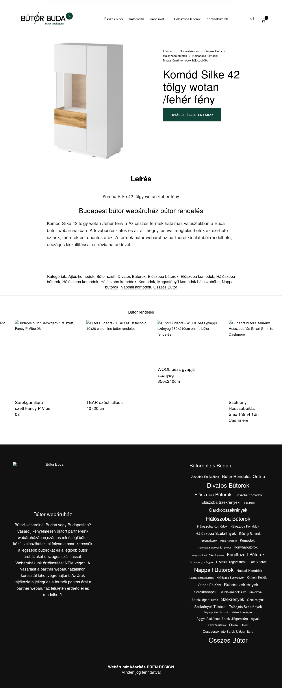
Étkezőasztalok (217, 625)
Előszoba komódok (197, 276)
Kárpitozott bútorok (246, 554)
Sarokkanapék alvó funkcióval (241, 592)
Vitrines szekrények (242, 612)
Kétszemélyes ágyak (201, 562)
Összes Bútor (213, 51)
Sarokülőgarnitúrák (204, 599)
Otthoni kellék (257, 577)
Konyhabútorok (246, 547)
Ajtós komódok (81, 276)
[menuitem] (116, 19)
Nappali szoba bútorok (201, 577)
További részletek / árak (192, 115)
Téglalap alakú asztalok (216, 612)
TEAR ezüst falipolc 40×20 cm (94, 405)
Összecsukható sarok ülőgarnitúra (228, 631)
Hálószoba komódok (205, 56)
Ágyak (255, 618)
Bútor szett (105, 276)
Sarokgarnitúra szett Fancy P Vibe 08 (22, 408)
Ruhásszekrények (241, 584)
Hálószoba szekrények (215, 533)
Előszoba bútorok (163, 276)
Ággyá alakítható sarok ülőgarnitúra (222, 618)
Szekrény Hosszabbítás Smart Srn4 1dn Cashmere (234, 411)
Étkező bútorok (238, 625)
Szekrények (232, 599)
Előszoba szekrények (220, 502)
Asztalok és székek (205, 476)
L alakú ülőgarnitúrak (231, 562)
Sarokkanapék (205, 591)
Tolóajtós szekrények (245, 606)
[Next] (270, 374)
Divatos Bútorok (132, 276)
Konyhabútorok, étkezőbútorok (208, 555)
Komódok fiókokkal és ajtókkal (215, 547)
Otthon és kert (209, 584)
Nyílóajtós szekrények (230, 577)
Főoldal (167, 51)
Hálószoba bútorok (175, 56)
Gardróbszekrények (228, 510)
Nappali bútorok (214, 569)
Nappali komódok (136, 287)
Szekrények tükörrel (210, 606)
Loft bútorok (258, 562)
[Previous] (12, 374)
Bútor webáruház (188, 51)
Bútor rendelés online (243, 476)
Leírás (141, 178)
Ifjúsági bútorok (250, 533)
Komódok (147, 281)
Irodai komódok (228, 540)
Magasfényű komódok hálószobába (185, 60)
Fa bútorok (249, 502)
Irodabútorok (209, 540)
